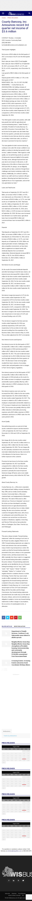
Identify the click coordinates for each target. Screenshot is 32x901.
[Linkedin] (13, 880)
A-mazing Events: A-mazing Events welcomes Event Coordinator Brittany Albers (21, 663)
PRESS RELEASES (12, 18)
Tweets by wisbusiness (10, 736)
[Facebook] (9, 880)
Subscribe (7, 893)
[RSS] (18, 880)
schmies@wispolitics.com (14, 851)
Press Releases (22, 893)
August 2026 (16, 746)
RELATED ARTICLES (7, 626)
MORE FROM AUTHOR (19, 626)
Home (4, 18)
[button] (29, 13)
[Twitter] (23, 880)
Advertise (14, 893)
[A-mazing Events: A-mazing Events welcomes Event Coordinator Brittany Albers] (6, 663)
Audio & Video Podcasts (14, 895)
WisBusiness (6, 731)
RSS (23, 895)
